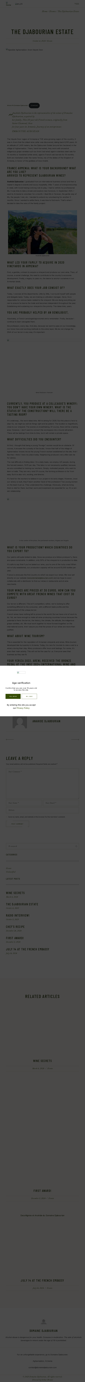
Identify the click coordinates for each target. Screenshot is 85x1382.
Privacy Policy (23, 708)
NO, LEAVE (29, 696)
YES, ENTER (13, 696)
